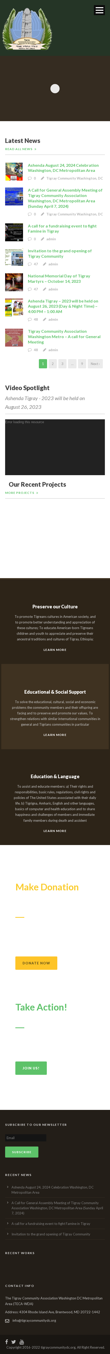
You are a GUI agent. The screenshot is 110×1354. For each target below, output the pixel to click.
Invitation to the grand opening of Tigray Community (60, 253)
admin (51, 239)
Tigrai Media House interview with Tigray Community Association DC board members (55, 542)
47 (36, 264)
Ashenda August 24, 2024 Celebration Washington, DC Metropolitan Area (63, 168)
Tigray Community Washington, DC (74, 178)
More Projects (19, 493)
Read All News (18, 149)
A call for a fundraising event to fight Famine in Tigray (51, 1224)
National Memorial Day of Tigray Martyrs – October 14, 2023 (59, 278)
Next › (95, 364)
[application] (55, 447)
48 (36, 319)
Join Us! (31, 1068)
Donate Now (36, 963)
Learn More (55, 650)
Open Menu (99, 10)
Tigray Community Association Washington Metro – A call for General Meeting (64, 336)
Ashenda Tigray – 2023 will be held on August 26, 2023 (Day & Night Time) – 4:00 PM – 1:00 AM (63, 306)
